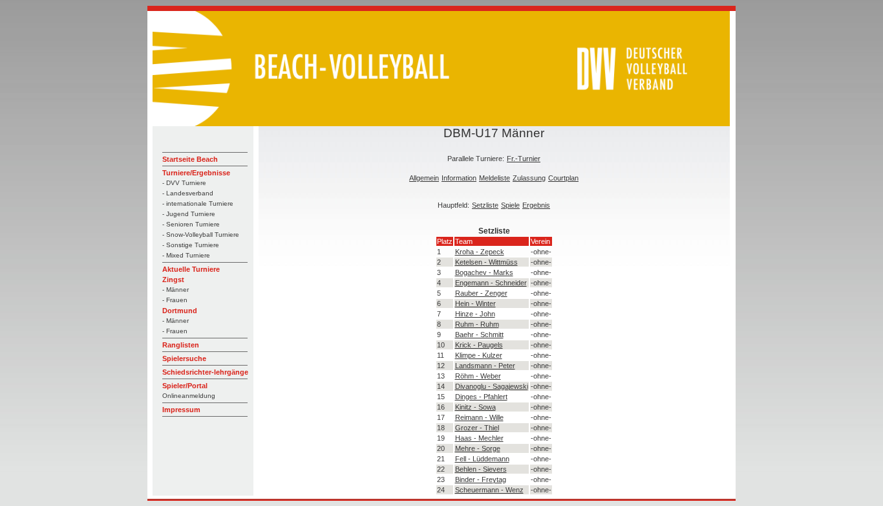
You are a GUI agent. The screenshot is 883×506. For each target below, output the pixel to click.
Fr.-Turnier (523, 158)
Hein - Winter (475, 303)
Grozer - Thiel (477, 428)
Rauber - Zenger (481, 293)
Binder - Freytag (480, 479)
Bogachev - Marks (484, 272)
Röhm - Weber (478, 376)
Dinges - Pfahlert (481, 397)
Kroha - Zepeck (479, 252)
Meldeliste (494, 178)
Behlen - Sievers (481, 469)
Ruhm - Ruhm (477, 324)
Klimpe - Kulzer (478, 355)
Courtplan (563, 178)
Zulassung (529, 178)
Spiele (510, 205)
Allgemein (424, 178)
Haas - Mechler (479, 438)
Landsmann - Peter (485, 365)
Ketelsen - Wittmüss (486, 262)
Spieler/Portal (184, 386)
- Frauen (174, 299)
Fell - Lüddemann (482, 459)
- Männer (175, 289)
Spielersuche (184, 358)
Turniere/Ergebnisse (196, 173)
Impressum (181, 409)
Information (459, 178)
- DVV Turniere (184, 182)
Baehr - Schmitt (479, 334)
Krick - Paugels (479, 345)
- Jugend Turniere (188, 213)
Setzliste (485, 205)
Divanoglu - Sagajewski (491, 386)
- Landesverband (187, 193)
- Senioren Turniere (191, 224)
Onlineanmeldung (188, 395)
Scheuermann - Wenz (489, 490)
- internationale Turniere (197, 203)
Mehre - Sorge (477, 448)
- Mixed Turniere (186, 255)
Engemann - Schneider (491, 283)
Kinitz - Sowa (475, 407)
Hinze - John (475, 314)
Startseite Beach (190, 159)
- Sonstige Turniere (190, 244)
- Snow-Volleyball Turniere (200, 234)
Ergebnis (536, 205)
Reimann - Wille (479, 417)
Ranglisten (180, 345)
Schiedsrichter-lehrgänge (205, 372)
